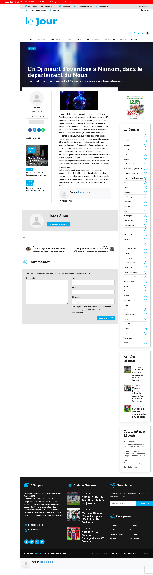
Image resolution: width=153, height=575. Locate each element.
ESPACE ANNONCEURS (130, 553)
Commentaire (31, 278)
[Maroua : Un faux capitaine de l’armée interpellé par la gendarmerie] (37, 155)
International (135, 234)
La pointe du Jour (135, 248)
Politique (135, 300)
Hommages (135, 216)
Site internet (76, 297)
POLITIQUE (113, 525)
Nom (74, 278)
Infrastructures (135, 230)
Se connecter (144, 6)
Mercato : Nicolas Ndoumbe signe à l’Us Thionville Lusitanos (137, 394)
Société (32, 48)
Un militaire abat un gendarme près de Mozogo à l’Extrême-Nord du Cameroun (135, 465)
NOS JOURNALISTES (111, 553)
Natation (135, 286)
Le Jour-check (135, 258)
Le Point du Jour (135, 263)
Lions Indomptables (135, 277)
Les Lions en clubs (135, 272)
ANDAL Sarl (37, 553)
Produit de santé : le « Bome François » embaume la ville (134, 455)
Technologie (135, 338)
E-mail (74, 287)
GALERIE (113, 539)
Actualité (135, 145)
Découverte (135, 192)
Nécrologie (135, 291)
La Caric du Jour (135, 244)
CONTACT (146, 553)
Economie (135, 202)
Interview (135, 239)
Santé (135, 319)
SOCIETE (113, 530)
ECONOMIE (133, 525)
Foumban (33, 122)
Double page (135, 197)
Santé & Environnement (135, 324)
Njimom (41, 122)
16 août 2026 (47, 2)
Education (135, 206)
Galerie (135, 211)
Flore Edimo (37, 107)
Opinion (135, 296)
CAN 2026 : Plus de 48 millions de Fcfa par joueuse (137, 374)
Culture (135, 183)
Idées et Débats (135, 220)
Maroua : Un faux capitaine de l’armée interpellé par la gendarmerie (36, 163)
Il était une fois (135, 225)
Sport (135, 333)
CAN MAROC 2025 (135, 164)
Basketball (135, 150)
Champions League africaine (135, 169)
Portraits (135, 305)
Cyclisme (135, 187)
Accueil (29, 39)
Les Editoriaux (135, 267)
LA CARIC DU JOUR (116, 534)
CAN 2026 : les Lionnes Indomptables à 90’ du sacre (139, 413)
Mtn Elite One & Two (135, 281)
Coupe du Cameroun (135, 173)
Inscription (145, 10)
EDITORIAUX (134, 534)
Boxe (135, 155)
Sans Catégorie (135, 314)
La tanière (135, 253)
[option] (84, 100)
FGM (125, 460)
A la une (32, 148)
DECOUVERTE (134, 539)
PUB (135, 310)
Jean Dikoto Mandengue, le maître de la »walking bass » (134, 445)
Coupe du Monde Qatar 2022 (135, 178)
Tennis (135, 343)
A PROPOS (95, 553)
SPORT (132, 530)
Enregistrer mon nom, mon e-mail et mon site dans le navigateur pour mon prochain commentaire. (91, 309)
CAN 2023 (135, 159)
